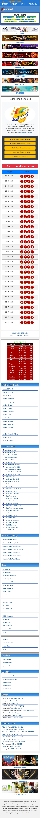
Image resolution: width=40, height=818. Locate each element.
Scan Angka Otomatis (9, 575)
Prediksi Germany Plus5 (9, 431)
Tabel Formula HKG (10, 452)
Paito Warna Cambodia (11, 493)
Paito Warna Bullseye (11, 498)
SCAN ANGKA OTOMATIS (20, 333)
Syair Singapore (7, 662)
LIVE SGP (14, 4)
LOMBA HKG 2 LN (18, 727)
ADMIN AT (5, 727)
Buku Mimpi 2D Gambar (9, 679)
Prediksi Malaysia (7, 427)
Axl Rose (5, 744)
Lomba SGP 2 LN (7, 389)
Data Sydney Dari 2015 (11, 481)
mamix (4, 734)
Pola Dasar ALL (7, 608)
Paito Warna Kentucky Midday (13, 508)
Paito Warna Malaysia (11, 503)
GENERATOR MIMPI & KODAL (20, 335)
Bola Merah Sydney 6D (11, 520)
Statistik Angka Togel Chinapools (12, 549)
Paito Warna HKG (10, 477)
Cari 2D (4, 649)
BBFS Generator (7, 616)
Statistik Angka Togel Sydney (11, 546)
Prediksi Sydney (7, 405)
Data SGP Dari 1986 (10, 457)
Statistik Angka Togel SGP (10, 540)
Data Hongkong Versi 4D (12, 464)
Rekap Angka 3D (7, 582)
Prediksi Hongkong (8, 402)
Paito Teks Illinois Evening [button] (21, 148)
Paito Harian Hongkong (11, 510)
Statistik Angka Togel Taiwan (11, 552)
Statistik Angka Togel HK (10, 543)
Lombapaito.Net (24, 813)
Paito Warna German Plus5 (12, 506)
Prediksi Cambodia (8, 411)
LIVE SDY (5, 4)
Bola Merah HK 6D (10, 518)
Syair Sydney (6, 659)
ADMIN (4, 732)
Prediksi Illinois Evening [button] (21, 156)
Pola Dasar (5, 605)
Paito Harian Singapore (11, 513)
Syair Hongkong (7, 666)
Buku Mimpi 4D (7, 689)
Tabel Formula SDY (10, 455)
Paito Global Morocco (11, 530)
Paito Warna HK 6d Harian (12, 474)
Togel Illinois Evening (20, 98)
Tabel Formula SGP (10, 450)
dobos (4, 746)
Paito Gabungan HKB (11, 527)
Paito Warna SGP (10, 462)
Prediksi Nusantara (8, 424)
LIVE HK (23, 4)
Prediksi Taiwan (7, 408)
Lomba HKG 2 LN (7, 392)
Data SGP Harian (9, 460)
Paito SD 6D (8, 486)
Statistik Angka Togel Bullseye (11, 559)
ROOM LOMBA (33, 4)
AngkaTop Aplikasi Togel (10, 1)
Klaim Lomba (6, 395)
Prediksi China (6, 415)
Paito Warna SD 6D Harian (12, 489)
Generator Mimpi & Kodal (10, 676)
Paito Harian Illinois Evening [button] (21, 144)
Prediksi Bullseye (7, 418)
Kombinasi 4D (6, 622)
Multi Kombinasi (7, 626)
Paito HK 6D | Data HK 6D (12, 472)
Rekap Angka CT (7, 588)
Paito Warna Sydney (10, 491)
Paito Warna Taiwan (10, 496)
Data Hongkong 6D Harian (12, 469)
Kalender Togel (7, 602)
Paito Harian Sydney (10, 515)
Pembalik (5, 639)
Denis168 (5, 737)
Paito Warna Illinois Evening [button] (21, 139)
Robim (4, 749)
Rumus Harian (6, 572)
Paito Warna (6, 569)
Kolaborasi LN (6, 629)
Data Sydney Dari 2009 (11, 479)
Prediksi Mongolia (7, 421)
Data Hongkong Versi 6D (12, 467)
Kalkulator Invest (7, 643)
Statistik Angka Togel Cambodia (12, 556)
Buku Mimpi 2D (7, 682)
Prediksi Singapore (8, 398)
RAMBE (4, 739)
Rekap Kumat (6, 591)
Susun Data (6, 646)
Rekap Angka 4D (7, 585)
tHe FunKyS (6, 741)
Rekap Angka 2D (7, 579)
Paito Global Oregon (10, 522)
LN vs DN (5, 632)
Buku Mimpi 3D (7, 685)
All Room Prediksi (8, 440)
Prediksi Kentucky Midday (10, 434)
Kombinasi (5, 619)
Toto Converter (7, 595)
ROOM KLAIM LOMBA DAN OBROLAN (22, 732)
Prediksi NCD (6, 437)
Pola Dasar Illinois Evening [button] (21, 152)
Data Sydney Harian (10, 484)
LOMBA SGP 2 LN (18, 729)
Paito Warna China (10, 501)
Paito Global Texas (10, 525)
